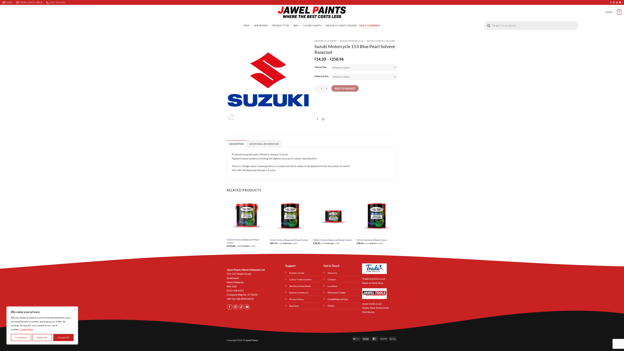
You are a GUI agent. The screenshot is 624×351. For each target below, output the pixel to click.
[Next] (396, 224)
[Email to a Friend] (323, 119)
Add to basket (345, 88)
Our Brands (261, 25)
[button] (609, 12)
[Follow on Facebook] (611, 2)
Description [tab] (236, 144)
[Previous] (226, 224)
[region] (42, 325)
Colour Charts (312, 25)
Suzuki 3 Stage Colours (381, 41)
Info (296, 25)
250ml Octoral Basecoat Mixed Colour (332, 240)
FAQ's (331, 305)
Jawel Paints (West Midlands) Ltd (246, 269)
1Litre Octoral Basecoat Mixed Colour (289, 240)
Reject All (42, 337)
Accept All (63, 337)
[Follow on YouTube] (620, 2)
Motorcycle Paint (325, 41)
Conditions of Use (338, 299)
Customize (21, 337)
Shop (246, 25)
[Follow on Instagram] (614, 2)
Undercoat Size (321, 76)
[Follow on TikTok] (617, 2)
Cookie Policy (27, 329)
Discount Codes (336, 292)
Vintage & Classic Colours (341, 25)
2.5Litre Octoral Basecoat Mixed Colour (243, 241)
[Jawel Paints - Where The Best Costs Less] (312, 12)
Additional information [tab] (264, 144)
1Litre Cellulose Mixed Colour (372, 240)
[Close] (75, 309)
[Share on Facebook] (317, 119)
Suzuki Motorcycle (352, 41)
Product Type (280, 25)
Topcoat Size (320, 67)
